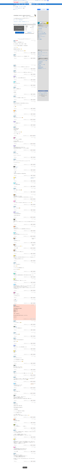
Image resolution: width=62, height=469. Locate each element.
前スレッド (34, 23)
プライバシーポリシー (40, 93)
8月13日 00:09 (32, 110)
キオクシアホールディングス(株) (42, 27)
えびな (15, 279)
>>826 (14, 239)
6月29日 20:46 (32, 453)
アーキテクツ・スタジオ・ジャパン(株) (43, 55)
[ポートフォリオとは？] (17, 6)
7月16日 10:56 (32, 389)
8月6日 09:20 (32, 255)
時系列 (19, 24)
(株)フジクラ (40, 35)
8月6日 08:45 (32, 278)
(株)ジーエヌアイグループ (41, 36)
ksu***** (16, 238)
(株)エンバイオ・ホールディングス (42, 52)
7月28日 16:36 (32, 350)
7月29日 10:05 (32, 326)
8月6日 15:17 (32, 232)
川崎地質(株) (39, 63)
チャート (16, 24)
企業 (25, 24)
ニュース (21, 24)
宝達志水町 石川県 (45, 0)
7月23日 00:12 (32, 371)
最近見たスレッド (15, 9)
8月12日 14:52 (32, 121)
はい (32, 52)
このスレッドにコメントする (19, 32)
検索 (47, 0)
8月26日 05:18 (32, 40)
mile (15, 172)
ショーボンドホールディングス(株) (42, 60)
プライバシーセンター (45, 93)
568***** (16, 351)
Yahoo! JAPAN (36, 0)
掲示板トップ (14, 5)
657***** (16, 82)
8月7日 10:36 (32, 206)
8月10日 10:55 (32, 194)
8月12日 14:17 (32, 137)
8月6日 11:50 (32, 244)
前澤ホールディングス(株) (41, 64)
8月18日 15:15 (32, 70)
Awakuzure (16, 183)
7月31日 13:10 (32, 299)
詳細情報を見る (29, 32)
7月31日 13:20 (32, 292)
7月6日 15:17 (32, 424)
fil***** (15, 201)
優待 (23, 24)
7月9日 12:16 (32, 402)
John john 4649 (16, 212)
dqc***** (16, 447)
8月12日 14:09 (32, 166)
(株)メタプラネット (40, 31)
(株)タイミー (39, 56)
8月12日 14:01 (32, 177)
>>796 (14, 440)
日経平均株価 (40, 28)
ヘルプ (39, 0)
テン (15, 219)
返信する (16, 52)
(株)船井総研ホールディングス (42, 68)
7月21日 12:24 (32, 383)
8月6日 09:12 (32, 262)
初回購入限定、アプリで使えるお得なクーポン (30, 2)
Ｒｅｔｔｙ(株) (40, 51)
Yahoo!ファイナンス (41, 92)
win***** (16, 439)
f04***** (16, 55)
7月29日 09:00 (32, 332)
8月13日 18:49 (32, 101)
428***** (16, 419)
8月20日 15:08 (32, 54)
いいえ (34, 52)
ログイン (23, 2)
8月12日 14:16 (32, 145)
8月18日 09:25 (32, 81)
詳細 (14, 24)
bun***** (16, 250)
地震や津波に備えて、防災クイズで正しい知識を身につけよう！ (20, 0)
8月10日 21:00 (32, 188)
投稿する (24, 467)
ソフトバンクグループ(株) (41, 32)
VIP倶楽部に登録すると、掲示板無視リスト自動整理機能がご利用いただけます (21, 21)
